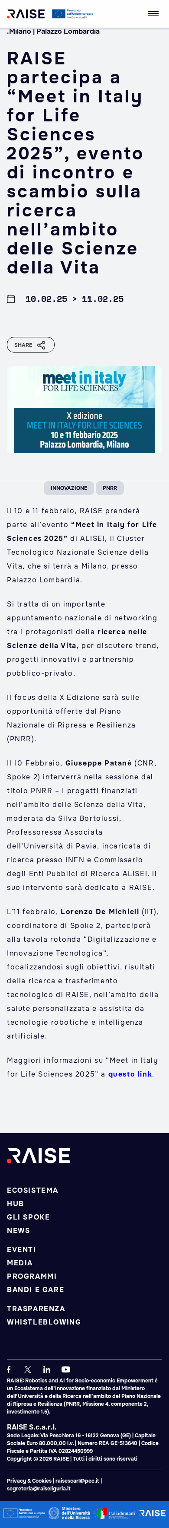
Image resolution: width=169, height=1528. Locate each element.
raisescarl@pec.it (77, 1480)
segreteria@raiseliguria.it (39, 1488)
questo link (130, 1074)
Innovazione (69, 488)
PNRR (110, 488)
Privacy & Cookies (30, 1480)
